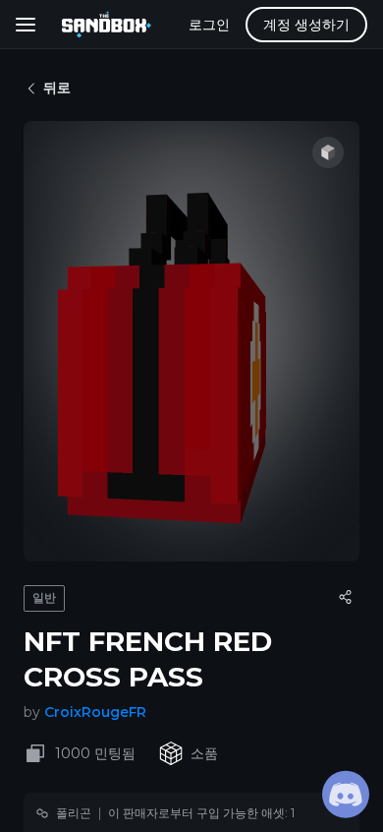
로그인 (209, 24)
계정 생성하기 (306, 24)
